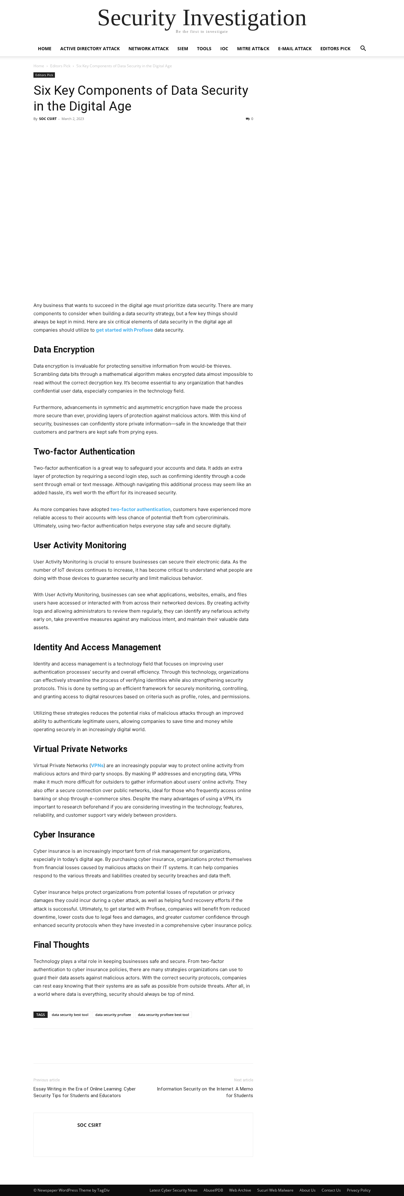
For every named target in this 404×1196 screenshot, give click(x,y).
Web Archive (240, 1190)
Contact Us (331, 1190)
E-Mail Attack (295, 48)
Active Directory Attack (90, 48)
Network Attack (148, 48)
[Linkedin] (54, 1050)
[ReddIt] (112, 1050)
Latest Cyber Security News (174, 1190)
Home (44, 48)
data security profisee (113, 1014)
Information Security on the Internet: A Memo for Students (205, 1092)
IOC (224, 48)
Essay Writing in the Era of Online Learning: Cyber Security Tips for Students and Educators (84, 1092)
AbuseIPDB (213, 1190)
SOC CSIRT (47, 118)
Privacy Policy (359, 1190)
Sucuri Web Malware (275, 1190)
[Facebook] (39, 1050)
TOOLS (204, 48)
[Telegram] (98, 1050)
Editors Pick (335, 48)
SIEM (182, 48)
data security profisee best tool (163, 1014)
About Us (308, 1190)
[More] (141, 1050)
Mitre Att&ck (253, 48)
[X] (68, 1050)
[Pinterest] (83, 1050)
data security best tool (70, 1014)
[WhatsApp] (127, 1050)
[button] (363, 49)
